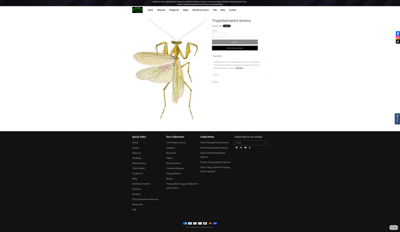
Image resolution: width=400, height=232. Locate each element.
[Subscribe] (265, 142)
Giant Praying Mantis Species (214, 142)
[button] (186, 10)
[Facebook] (398, 33)
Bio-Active (171, 152)
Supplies (170, 147)
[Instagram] (398, 37)
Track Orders (138, 168)
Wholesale (137, 204)
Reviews (136, 194)
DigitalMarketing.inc (208, 227)
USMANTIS (193, 227)
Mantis (169, 178)
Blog (134, 178)
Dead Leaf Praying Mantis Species (212, 154)
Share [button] (216, 82)
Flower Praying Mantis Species (215, 162)
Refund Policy (139, 163)
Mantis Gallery (173, 163)
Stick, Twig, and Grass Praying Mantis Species (215, 169)
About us (136, 152)
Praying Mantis (173, 173)
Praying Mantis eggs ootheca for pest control (182, 185)
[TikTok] (398, 41)
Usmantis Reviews (175, 168)
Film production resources (145, 199)
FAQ (134, 209)
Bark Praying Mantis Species (214, 147)
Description (217, 56)
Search (135, 147)
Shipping (136, 157)
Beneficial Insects (141, 183)
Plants (169, 157)
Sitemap (136, 188)
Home (135, 142)
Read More (239, 68)
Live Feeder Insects (175, 142)
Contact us (137, 173)
